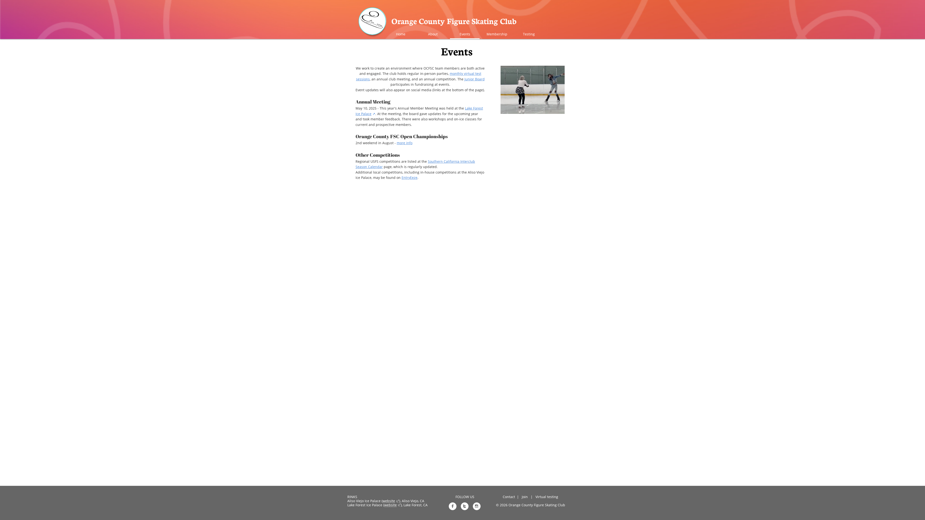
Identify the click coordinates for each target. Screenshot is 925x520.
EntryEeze (409, 177)
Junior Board (474, 79)
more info (404, 143)
